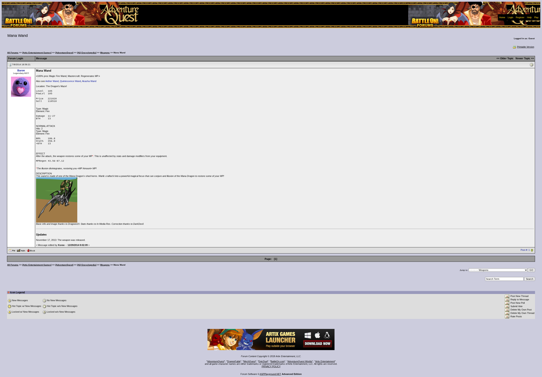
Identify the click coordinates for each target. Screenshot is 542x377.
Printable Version (525, 47)
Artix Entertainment (325, 361)
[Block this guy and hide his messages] (30, 250)
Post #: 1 (525, 250)
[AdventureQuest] (64, 52)
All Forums (12, 52)
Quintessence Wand (70, 81)
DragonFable (234, 361)
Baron (21, 70)
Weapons (105, 52)
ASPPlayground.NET (270, 374)
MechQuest (249, 361)
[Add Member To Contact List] (21, 250)
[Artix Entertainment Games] (36, 52)
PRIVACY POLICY (271, 366)
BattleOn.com (278, 361)
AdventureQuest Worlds (300, 361)
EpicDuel (263, 361)
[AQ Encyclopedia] (86, 52)
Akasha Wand (89, 81)
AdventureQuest (215, 361)
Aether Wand (52, 81)
